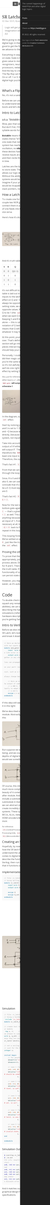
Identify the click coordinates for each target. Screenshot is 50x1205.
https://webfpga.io (38, 28)
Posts (24, 18)
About (24, 23)
